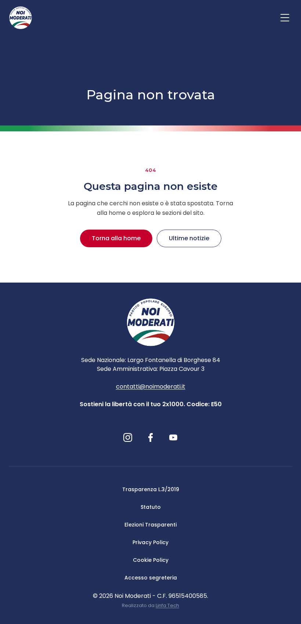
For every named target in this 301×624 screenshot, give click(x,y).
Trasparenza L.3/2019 (150, 489)
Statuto (151, 507)
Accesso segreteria (150, 577)
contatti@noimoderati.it (150, 386)
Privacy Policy (150, 542)
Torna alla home (116, 238)
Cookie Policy (150, 560)
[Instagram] (127, 437)
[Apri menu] (285, 18)
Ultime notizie (189, 238)
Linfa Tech (167, 605)
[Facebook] (150, 437)
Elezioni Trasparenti (150, 524)
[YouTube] (173, 437)
